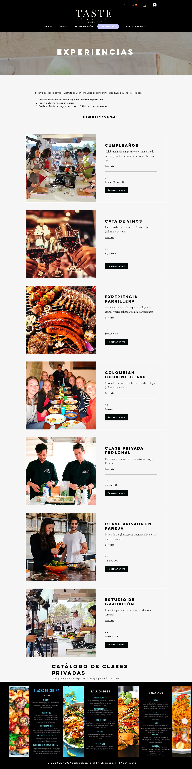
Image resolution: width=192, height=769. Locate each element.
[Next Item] (185, 721)
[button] (144, 5)
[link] (131, 145)
